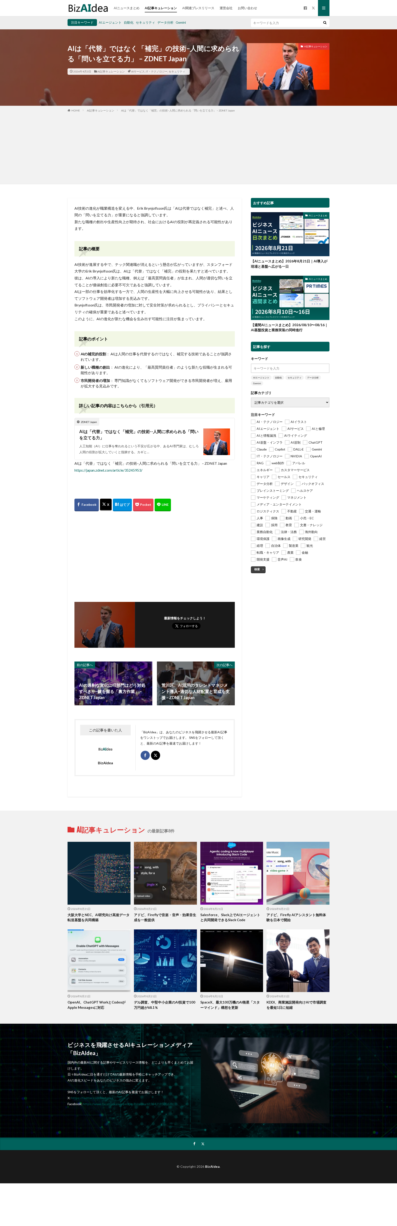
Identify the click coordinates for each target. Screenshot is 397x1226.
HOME (75, 110)
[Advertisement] (198, 147)
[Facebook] (86, 505)
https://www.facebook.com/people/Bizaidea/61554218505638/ (128, 1104)
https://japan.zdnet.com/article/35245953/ (108, 470)
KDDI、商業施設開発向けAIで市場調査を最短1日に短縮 (296, 1004)
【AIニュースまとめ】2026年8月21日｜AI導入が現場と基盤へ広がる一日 (289, 263)
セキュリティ (145, 22)
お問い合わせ (247, 8)
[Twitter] (106, 505)
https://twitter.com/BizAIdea (92, 1098)
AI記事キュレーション (161, 8)
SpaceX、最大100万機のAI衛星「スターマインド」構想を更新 (230, 1004)
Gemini (181, 22)
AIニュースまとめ (126, 8)
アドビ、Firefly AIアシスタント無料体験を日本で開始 (296, 917)
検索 (257, 569)
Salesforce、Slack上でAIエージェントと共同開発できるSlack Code (230, 917)
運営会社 (226, 8)
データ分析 (165, 22)
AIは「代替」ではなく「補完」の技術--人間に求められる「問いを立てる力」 (138, 434)
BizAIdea (212, 1166)
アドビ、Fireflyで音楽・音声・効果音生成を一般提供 (165, 917)
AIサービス (138, 71)
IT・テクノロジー (156, 71)
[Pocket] (143, 505)
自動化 (128, 22)
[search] (324, 23)
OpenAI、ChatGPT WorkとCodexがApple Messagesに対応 (96, 1004)
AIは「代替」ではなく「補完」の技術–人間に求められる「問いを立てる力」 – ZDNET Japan (178, 110)
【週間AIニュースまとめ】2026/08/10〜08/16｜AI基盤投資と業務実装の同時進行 (289, 327)
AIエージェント (110, 22)
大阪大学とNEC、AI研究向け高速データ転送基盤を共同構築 (99, 917)
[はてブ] (122, 505)
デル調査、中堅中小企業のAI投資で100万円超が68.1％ (164, 1004)
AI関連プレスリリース (198, 8)
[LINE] (163, 505)
